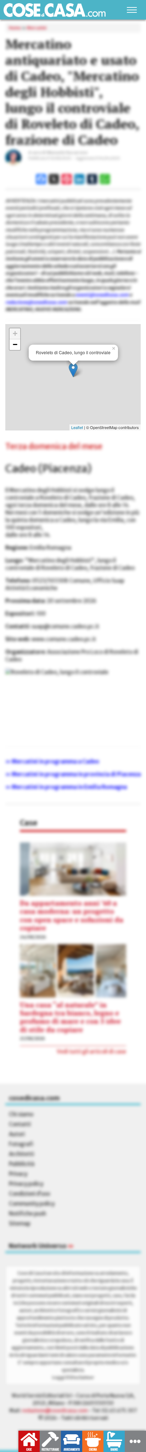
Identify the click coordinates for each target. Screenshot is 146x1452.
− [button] (15, 344)
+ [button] (15, 333)
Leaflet (77, 427)
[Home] (55, 10)
